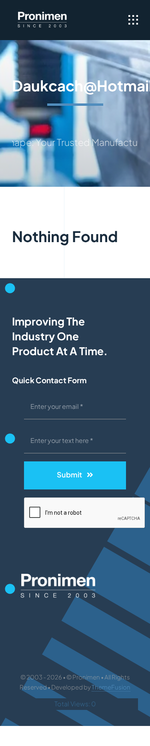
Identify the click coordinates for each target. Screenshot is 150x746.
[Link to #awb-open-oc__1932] (133, 20)
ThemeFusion (111, 687)
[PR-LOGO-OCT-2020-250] (42, 12)
